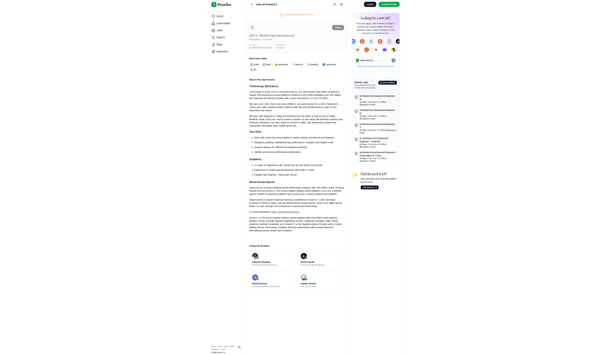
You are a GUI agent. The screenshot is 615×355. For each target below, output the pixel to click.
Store (226, 346)
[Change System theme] (239, 347)
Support (215, 349)
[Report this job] (334, 4)
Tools (219, 346)
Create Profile (389, 4)
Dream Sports (256, 187)
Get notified (389, 82)
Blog (213, 346)
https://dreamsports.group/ (286, 212)
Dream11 (270, 190)
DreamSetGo (298, 194)
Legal (222, 349)
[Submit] (393, 60)
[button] (341, 4)
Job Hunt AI (368, 187)
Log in (370, 4)
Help (232, 346)
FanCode (326, 190)
